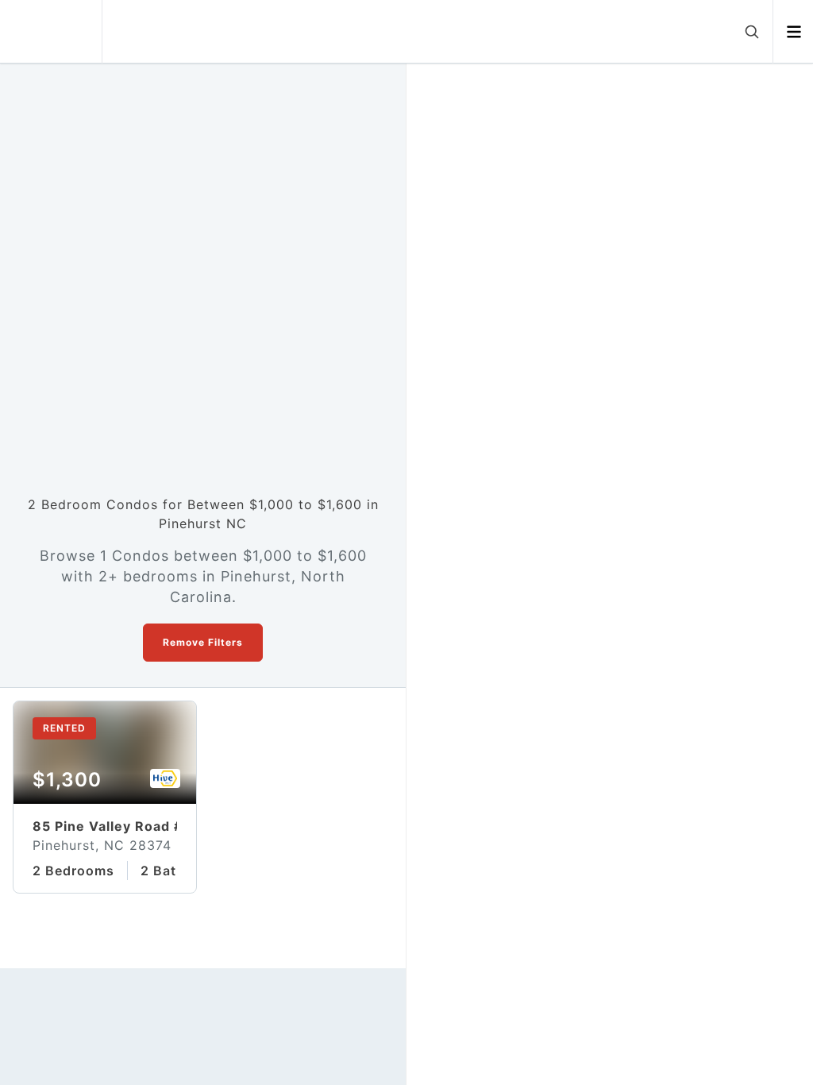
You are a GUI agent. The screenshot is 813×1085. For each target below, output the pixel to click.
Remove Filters (203, 642)
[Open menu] (793, 32)
